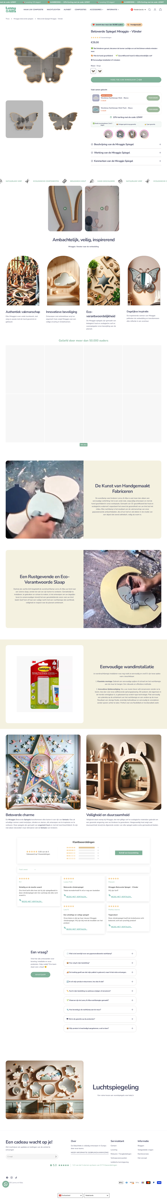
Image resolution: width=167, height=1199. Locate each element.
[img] (24, 878)
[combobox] (70, 1195)
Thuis (8, 19)
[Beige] (93, 71)
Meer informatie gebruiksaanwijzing (90, 1152)
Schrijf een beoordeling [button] (128, 853)
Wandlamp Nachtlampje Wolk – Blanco (114, 98)
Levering (114, 1150)
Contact (113, 1146)
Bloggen (141, 1146)
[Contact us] (5, 1184)
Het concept (142, 1158)
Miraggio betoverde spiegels (23, 19)
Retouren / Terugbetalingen (121, 1154)
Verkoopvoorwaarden (119, 1158)
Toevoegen (153, 98)
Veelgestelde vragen (145, 1150)
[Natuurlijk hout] (99, 71)
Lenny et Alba (17, 1182)
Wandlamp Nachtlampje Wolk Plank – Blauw (117, 108)
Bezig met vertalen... (32, 901)
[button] (95, 38)
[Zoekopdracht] (149, 9)
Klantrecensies (143, 1154)
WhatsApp (40, 975)
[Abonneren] (56, 1156)
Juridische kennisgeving (120, 1162)
